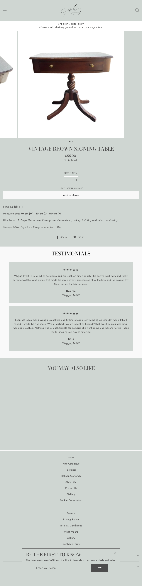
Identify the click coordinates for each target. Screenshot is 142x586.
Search (71, 513)
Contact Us (71, 488)
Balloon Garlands (71, 476)
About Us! (70, 482)
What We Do (71, 532)
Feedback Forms (71, 544)
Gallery (71, 494)
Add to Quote (71, 195)
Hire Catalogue (71, 463)
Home (71, 457)
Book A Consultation (71, 500)
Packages (71, 470)
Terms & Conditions (71, 525)
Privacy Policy (71, 519)
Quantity (71, 173)
